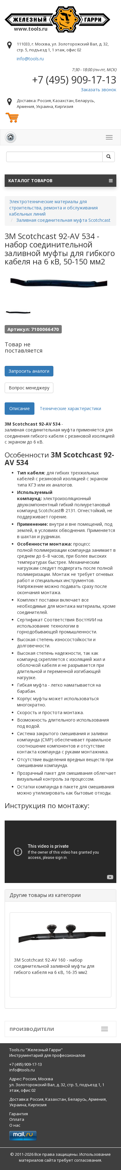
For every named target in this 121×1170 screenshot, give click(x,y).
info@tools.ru (30, 59)
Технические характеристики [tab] (70, 408)
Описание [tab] (19, 408)
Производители (32, 1029)
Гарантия (18, 1113)
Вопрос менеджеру (29, 388)
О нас (14, 1125)
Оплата (16, 1119)
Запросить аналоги (29, 371)
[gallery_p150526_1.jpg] (19, 312)
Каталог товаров (30, 180)
